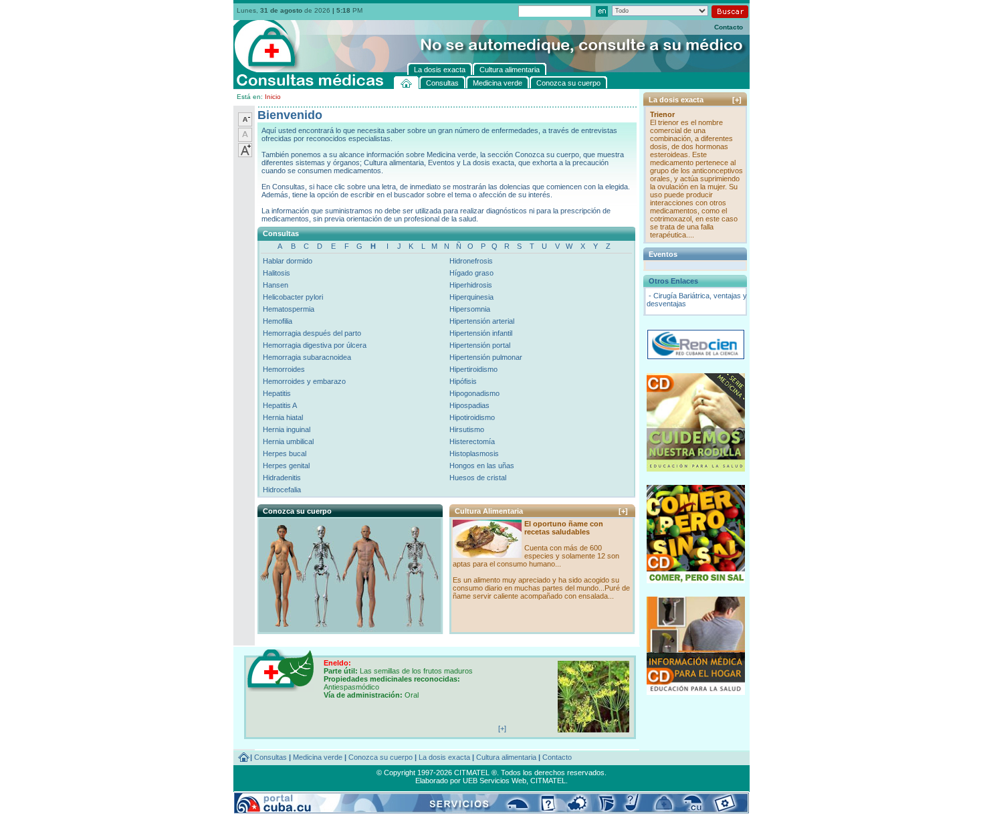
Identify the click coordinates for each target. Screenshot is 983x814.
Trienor (662, 114)
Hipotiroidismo (472, 417)
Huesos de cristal (477, 478)
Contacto (728, 27)
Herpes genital (286, 466)
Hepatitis (277, 393)
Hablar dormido (287, 261)
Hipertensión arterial (481, 321)
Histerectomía (472, 441)
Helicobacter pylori (293, 297)
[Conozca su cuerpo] (349, 629)
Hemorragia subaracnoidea (307, 357)
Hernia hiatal (283, 417)
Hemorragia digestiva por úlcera (314, 345)
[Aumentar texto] (245, 154)
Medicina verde (317, 757)
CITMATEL (548, 781)
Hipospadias (469, 405)
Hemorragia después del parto (312, 333)
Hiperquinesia (471, 297)
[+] (623, 511)
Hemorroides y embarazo (304, 381)
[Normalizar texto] (245, 139)
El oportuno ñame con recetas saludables (563, 528)
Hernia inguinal (286, 429)
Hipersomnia (469, 309)
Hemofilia (277, 321)
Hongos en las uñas (481, 466)
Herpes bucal (284, 453)
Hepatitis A (280, 405)
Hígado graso (471, 273)
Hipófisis (463, 381)
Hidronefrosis (471, 261)
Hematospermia (288, 309)
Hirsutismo (466, 429)
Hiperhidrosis (470, 285)
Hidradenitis (282, 478)
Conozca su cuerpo (380, 757)
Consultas (270, 757)
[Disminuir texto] (245, 124)
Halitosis (276, 273)
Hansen (275, 285)
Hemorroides (284, 369)
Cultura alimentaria (506, 757)
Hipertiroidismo (473, 369)
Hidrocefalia (282, 490)
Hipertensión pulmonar (485, 357)
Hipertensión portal (479, 345)
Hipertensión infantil (480, 333)
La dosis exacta (444, 757)
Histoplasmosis (474, 453)
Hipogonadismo (474, 393)
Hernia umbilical (288, 441)
